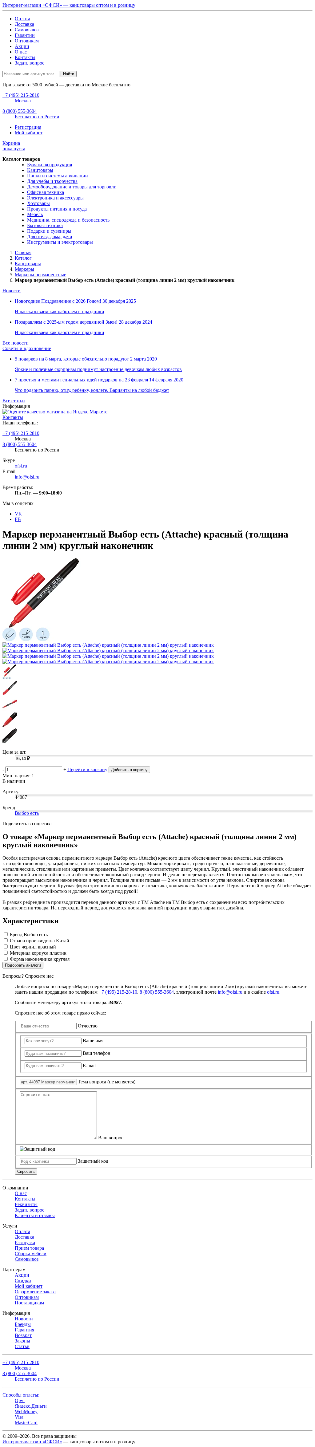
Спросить (26, 1171)
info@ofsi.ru (27, 476)
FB (18, 519)
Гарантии (25, 35)
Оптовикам (27, 40)
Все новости (15, 342)
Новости (11, 290)
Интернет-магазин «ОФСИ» (32, 1441)
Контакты (25, 57)
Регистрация (28, 127)
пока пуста (13, 145)
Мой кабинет (28, 132)
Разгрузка (25, 1242)
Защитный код (93, 1161)
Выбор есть (27, 813)
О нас (21, 51)
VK (18, 513)
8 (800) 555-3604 (19, 444)
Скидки (23, 1280)
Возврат (23, 1335)
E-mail (89, 1065)
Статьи (22, 1346)
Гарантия (24, 1329)
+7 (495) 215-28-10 (118, 992)
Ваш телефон (96, 1053)
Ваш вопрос (110, 1137)
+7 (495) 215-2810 (20, 433)
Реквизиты (26, 1204)
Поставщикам (29, 1302)
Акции (22, 46)
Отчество (88, 1025)
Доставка (24, 24)
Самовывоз (26, 29)
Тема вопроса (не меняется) (106, 1081)
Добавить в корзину (129, 769)
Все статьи (13, 400)
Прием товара (29, 1248)
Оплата (22, 18)
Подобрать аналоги (23, 965)
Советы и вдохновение (26, 348)
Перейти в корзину (87, 769)
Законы (22, 1340)
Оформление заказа (35, 1291)
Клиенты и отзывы (35, 1215)
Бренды (23, 1324)
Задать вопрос (29, 62)
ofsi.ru (21, 465)
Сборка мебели (30, 1253)
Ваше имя (93, 1040)
